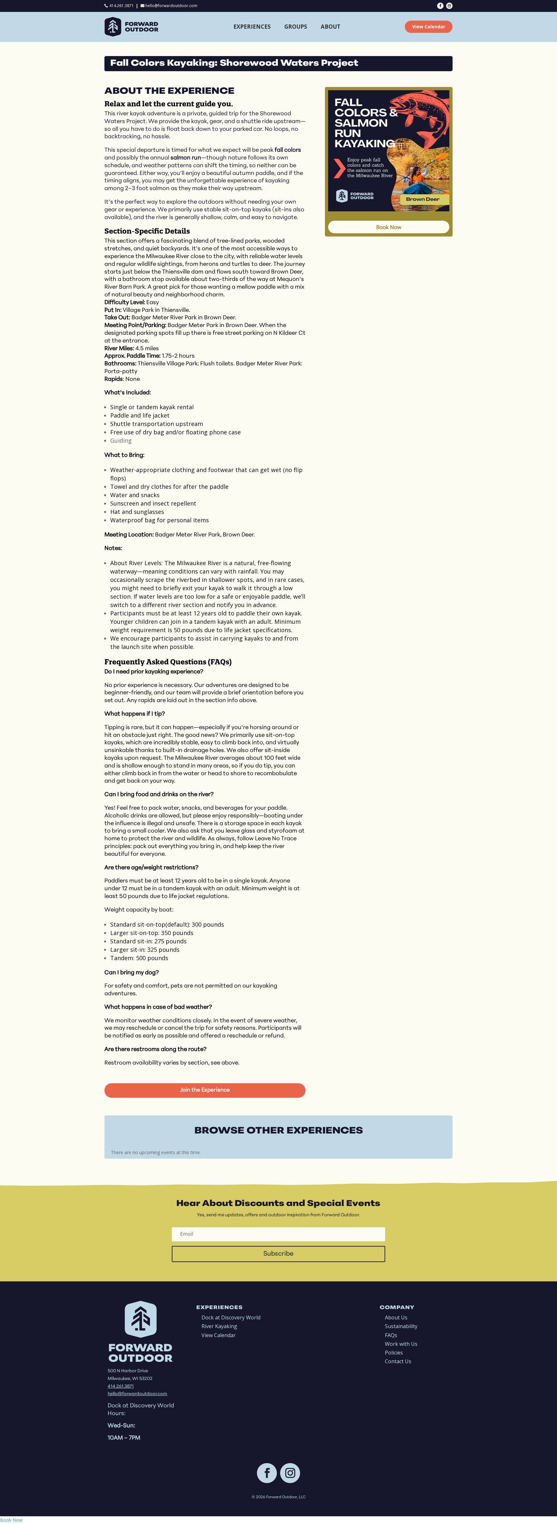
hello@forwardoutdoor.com (171, 5)
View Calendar (428, 27)
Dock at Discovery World (230, 1317)
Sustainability (401, 1326)
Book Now (388, 227)
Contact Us (398, 1361)
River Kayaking (219, 1326)
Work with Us (401, 1343)
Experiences (252, 26)
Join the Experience (205, 1090)
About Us (396, 1317)
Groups (295, 26)
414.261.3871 (121, 5)
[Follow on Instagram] (449, 6)
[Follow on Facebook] (440, 6)
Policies (394, 1352)
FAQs (391, 1335)
